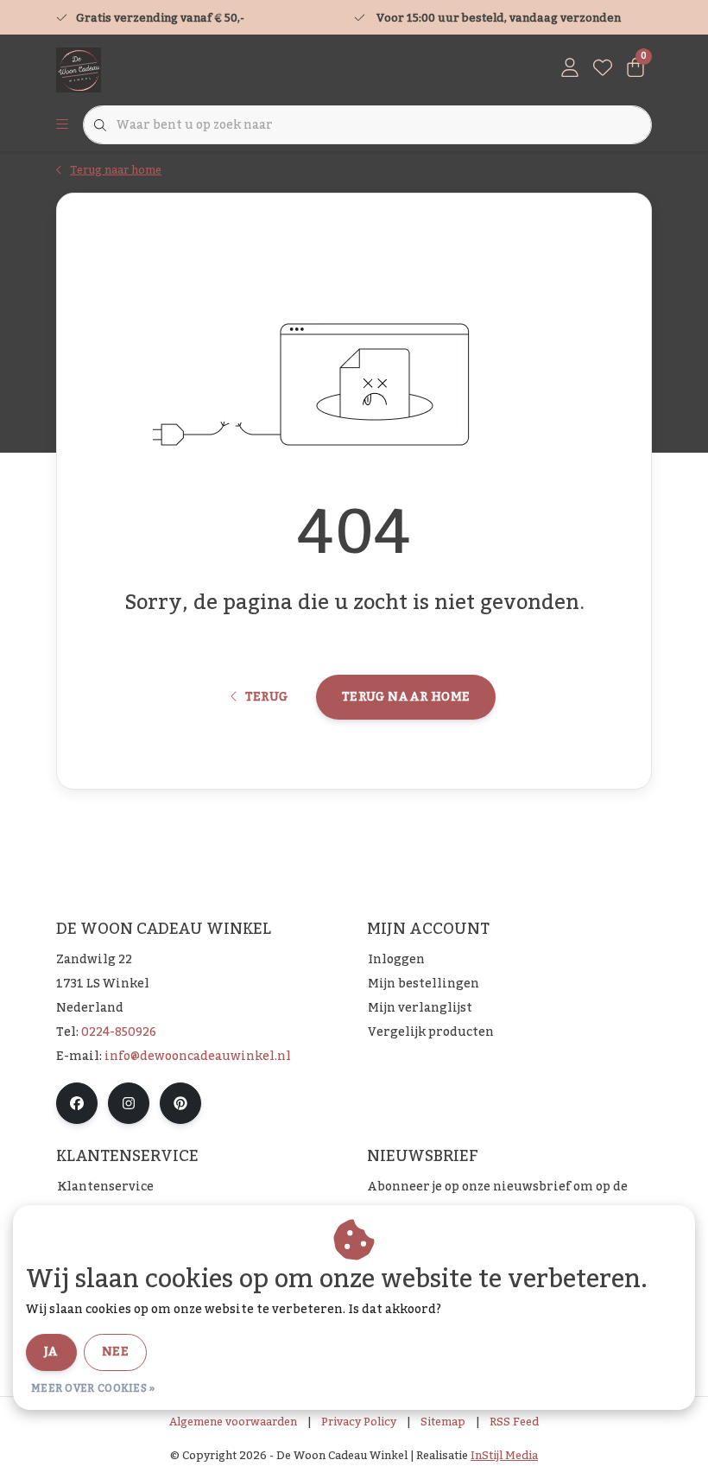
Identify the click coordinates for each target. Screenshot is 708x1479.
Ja (51, 1352)
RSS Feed (514, 1422)
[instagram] (128, 1103)
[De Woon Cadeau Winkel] (78, 69)
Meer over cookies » (93, 1388)
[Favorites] (602, 69)
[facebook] (77, 1103)
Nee (115, 1352)
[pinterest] (180, 1103)
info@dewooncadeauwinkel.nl (197, 1056)
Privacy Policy (358, 1422)
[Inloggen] (569, 69)
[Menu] (62, 125)
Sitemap (442, 1422)
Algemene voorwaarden (233, 1422)
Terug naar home (406, 697)
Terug (266, 697)
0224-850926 (118, 1032)
